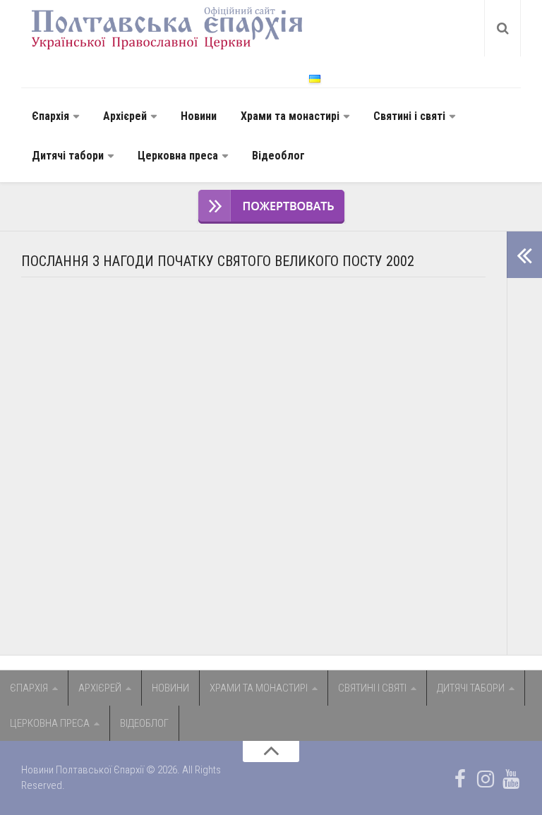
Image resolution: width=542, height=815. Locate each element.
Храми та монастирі (290, 116)
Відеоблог (278, 155)
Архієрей (125, 116)
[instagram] (485, 779)
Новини (199, 116)
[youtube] (511, 779)
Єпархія (50, 116)
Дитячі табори (68, 155)
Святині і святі (409, 116)
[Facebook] (460, 779)
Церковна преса (178, 155)
